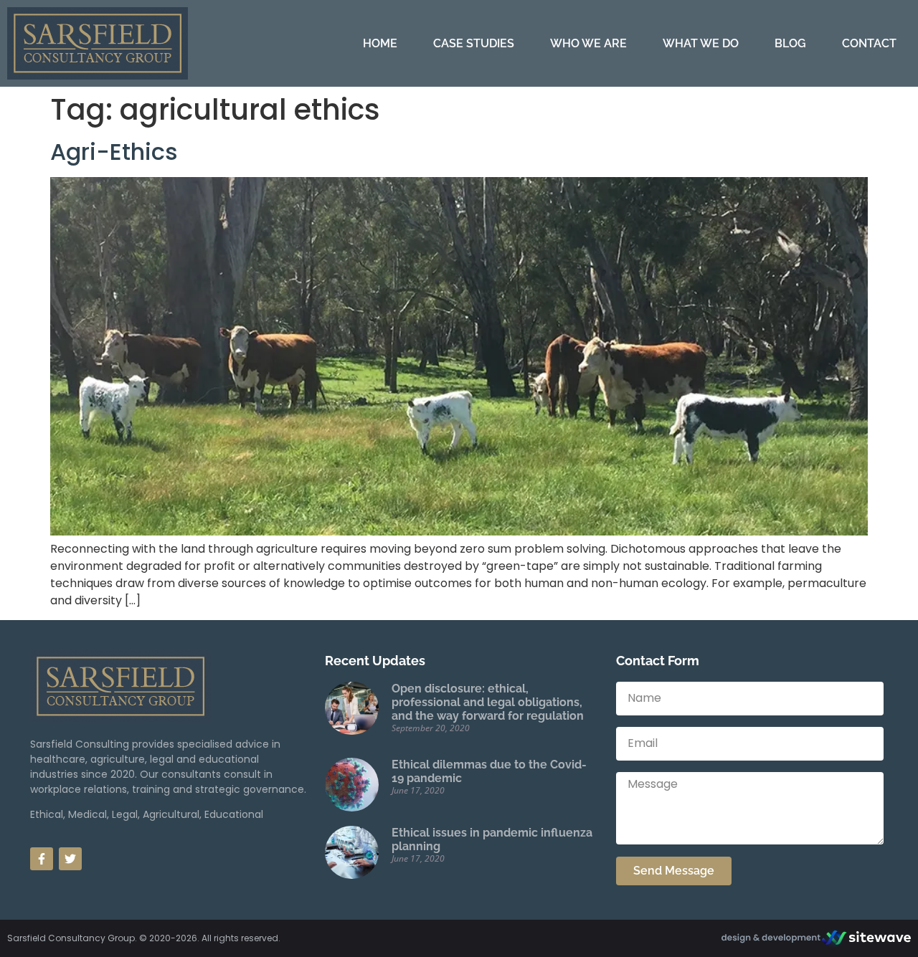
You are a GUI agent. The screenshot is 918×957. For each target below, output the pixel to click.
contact (869, 43)
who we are (588, 43)
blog (790, 43)
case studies (473, 43)
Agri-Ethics (114, 151)
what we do (701, 43)
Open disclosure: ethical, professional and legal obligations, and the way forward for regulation (488, 702)
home (380, 43)
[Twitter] (70, 858)
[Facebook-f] (41, 858)
